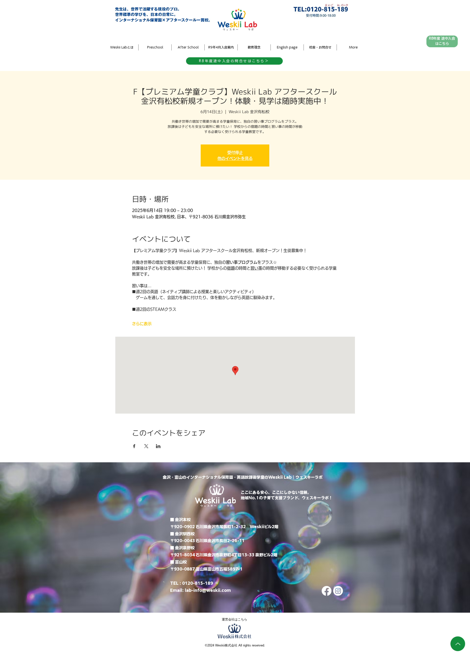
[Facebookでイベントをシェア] (134, 446)
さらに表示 (142, 324)
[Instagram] (338, 591)
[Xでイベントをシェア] (146, 446)
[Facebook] (326, 591)
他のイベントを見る (235, 158)
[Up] (457, 643)
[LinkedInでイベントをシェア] (158, 446)
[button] (353, 47)
